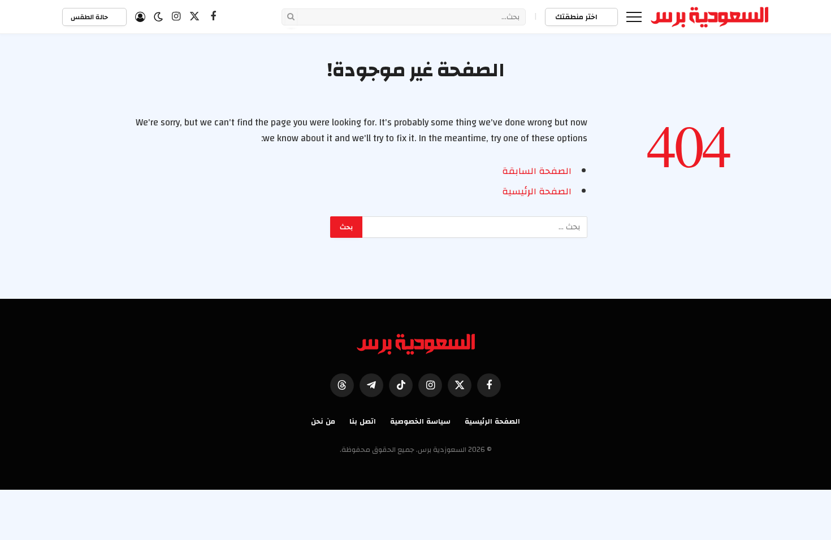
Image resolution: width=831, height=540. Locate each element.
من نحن (323, 421)
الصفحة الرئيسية (537, 191)
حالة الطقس (90, 17)
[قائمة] (634, 16)
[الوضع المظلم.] (158, 17)
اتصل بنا (362, 421)
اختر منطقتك (577, 17)
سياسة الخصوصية (420, 421)
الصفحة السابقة (537, 171)
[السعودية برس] (709, 17)
